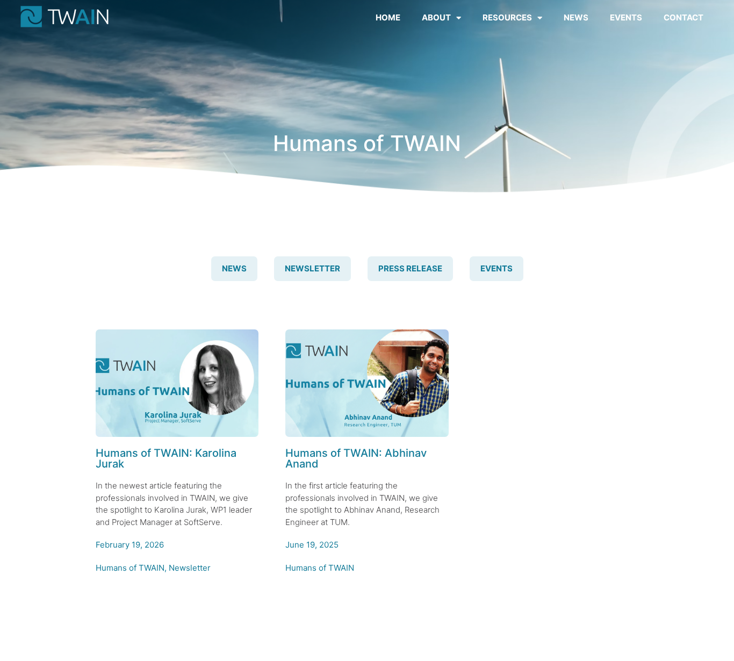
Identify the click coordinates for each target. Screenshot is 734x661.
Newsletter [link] (312, 268)
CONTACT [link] (683, 17)
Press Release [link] (410, 268)
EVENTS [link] (626, 17)
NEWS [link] (576, 17)
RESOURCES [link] (507, 17)
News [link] (234, 268)
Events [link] (496, 268)
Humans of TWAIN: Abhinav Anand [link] (356, 458)
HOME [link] (388, 17)
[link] (65, 16)
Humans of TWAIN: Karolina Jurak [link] (166, 458)
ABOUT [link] (436, 17)
